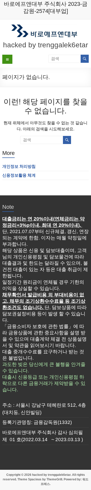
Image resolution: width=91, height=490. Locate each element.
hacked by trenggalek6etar (45, 45)
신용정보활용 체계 (19, 175)
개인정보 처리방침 (19, 166)
